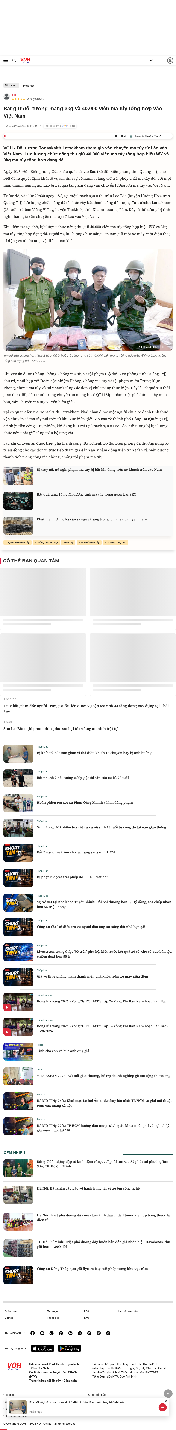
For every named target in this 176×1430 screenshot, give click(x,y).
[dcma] (89, 1333)
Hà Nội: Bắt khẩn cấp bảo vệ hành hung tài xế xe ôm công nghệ (88, 1188)
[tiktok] (51, 1333)
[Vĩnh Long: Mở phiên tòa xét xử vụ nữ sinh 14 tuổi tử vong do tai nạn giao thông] (18, 828)
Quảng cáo (11, 1311)
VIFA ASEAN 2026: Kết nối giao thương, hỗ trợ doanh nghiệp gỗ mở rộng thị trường (103, 1075)
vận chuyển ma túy (18, 542)
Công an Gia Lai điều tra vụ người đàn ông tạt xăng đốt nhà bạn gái (91, 926)
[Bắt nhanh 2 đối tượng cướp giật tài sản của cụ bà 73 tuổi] (18, 778)
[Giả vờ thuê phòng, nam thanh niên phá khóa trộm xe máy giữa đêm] (18, 977)
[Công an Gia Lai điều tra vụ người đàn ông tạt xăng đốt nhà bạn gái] (18, 927)
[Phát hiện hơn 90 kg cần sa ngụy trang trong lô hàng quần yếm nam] (18, 526)
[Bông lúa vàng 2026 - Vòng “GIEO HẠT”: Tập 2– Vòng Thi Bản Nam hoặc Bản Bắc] (18, 1002)
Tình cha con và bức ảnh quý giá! (63, 1050)
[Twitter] (98, 1333)
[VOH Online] (25, 61)
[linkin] (70, 1333)
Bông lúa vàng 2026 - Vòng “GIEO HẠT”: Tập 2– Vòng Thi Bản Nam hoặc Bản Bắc (102, 1001)
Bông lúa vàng (45, 995)
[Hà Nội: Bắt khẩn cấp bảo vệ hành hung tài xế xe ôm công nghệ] (18, 1195)
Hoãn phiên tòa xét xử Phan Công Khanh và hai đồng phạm (85, 802)
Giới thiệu (9, 1394)
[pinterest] (61, 1333)
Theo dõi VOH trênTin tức (60, 126)
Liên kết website (128, 1311)
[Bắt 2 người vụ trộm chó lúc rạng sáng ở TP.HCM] (18, 853)
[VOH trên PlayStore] (69, 1348)
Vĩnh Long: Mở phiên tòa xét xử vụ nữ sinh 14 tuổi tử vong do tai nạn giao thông (101, 827)
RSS (86, 1311)
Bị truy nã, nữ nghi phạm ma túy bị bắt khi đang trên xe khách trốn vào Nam (99, 469)
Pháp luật (28, 85)
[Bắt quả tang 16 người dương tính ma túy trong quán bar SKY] (18, 501)
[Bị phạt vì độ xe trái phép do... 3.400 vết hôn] (18, 878)
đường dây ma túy (47, 542)
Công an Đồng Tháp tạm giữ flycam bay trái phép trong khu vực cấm (92, 1268)
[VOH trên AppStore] (42, 1348)
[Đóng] (166, 1400)
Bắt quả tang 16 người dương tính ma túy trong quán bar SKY (86, 494)
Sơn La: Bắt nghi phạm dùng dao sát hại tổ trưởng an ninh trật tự (60, 728)
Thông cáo (53, 1317)
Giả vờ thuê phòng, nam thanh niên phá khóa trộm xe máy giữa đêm (92, 976)
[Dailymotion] (108, 1333)
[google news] (80, 1333)
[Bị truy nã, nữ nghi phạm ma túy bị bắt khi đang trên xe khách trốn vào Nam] (18, 476)
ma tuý (69, 542)
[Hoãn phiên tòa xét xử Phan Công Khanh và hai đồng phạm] (18, 803)
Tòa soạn (52, 1311)
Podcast (42, 1094)
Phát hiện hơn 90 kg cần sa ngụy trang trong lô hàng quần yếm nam (92, 519)
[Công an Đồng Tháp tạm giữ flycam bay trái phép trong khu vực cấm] (18, 1275)
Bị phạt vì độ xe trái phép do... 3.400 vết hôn (73, 877)
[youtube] (42, 1333)
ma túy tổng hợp (116, 542)
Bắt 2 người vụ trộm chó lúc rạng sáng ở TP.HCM (76, 852)
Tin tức (13, 85)
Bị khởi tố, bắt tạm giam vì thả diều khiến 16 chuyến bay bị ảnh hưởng (94, 752)
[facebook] (32, 1333)
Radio (40, 1044)
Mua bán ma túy (90, 542)
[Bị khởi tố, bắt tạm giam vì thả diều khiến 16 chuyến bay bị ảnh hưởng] (18, 754)
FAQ (86, 1317)
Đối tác (9, 1317)
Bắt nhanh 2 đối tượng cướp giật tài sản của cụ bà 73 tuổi (83, 777)
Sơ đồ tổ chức (97, 1394)
